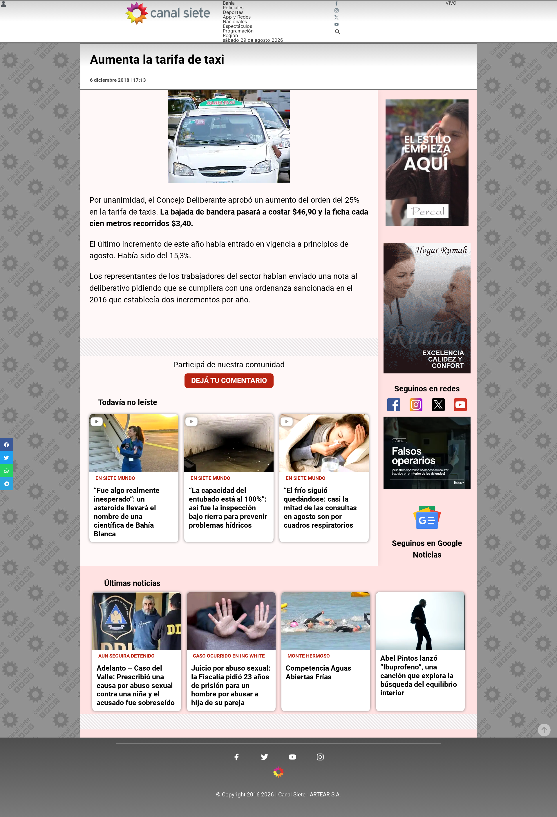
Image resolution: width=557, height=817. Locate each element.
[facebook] (394, 405)
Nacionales (235, 21)
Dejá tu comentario (229, 380)
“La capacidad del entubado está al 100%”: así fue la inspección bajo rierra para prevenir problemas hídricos (228, 507)
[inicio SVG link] (278, 773)
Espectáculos (237, 26)
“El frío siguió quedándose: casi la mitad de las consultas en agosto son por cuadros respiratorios (320, 507)
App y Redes (237, 17)
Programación (238, 31)
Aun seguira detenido (126, 656)
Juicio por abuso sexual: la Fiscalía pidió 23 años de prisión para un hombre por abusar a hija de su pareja (230, 685)
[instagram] (416, 405)
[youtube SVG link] (337, 24)
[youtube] (460, 405)
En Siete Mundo (115, 478)
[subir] (544, 730)
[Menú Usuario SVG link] (3, 5)
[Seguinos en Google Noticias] (427, 517)
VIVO (451, 3)
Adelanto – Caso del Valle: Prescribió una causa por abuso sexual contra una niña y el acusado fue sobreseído (136, 685)
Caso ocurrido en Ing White (229, 656)
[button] (6, 444)
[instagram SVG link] (337, 11)
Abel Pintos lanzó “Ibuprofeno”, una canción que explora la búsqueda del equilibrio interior (418, 675)
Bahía (229, 3)
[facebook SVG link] (337, 4)
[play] (96, 421)
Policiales (233, 7)
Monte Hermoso (308, 656)
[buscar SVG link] (337, 32)
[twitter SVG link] (337, 17)
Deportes (233, 12)
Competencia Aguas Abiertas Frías (318, 672)
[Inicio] (167, 13)
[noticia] (134, 443)
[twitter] (438, 405)
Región (230, 35)
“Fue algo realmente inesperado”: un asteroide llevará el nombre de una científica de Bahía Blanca (127, 512)
